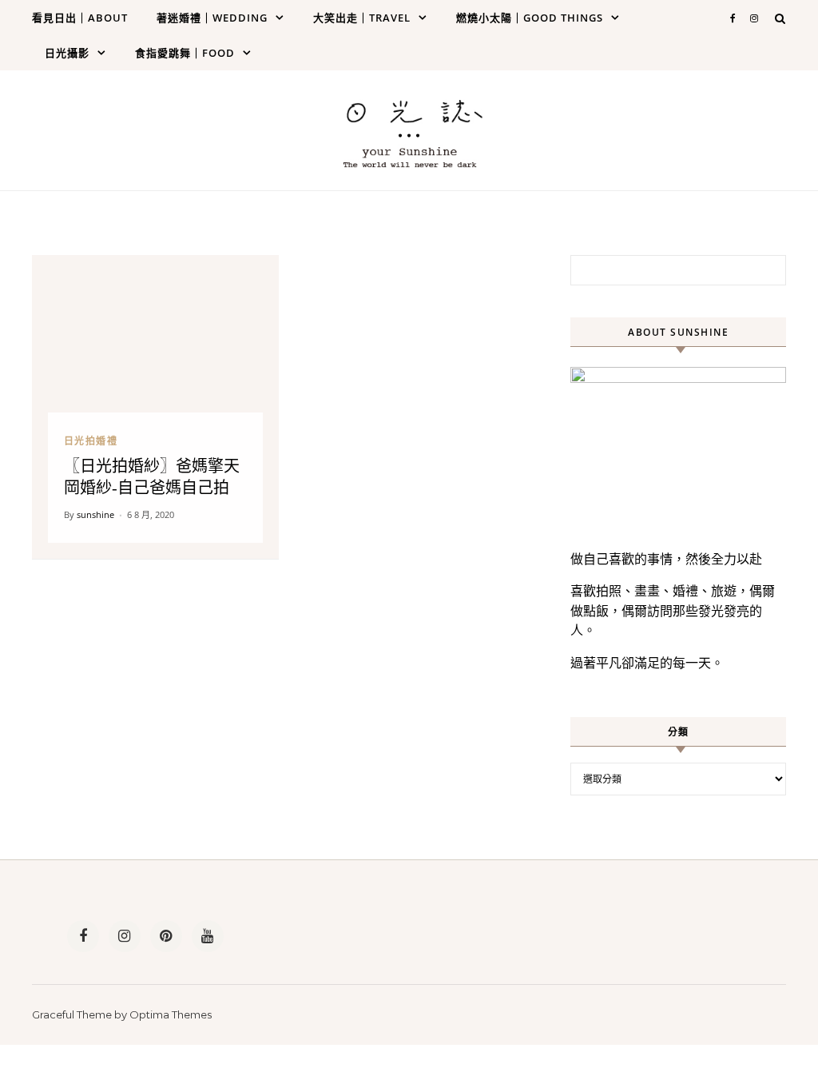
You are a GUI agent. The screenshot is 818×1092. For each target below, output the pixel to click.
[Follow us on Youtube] (208, 936)
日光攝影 (67, 53)
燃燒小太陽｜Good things (529, 17)
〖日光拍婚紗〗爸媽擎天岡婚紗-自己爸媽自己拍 (152, 476)
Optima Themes (170, 1014)
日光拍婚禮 (90, 441)
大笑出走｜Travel (362, 17)
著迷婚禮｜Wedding (212, 17)
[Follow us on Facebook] (83, 936)
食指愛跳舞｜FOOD (185, 53)
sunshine (95, 514)
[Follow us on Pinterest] (166, 936)
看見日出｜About (80, 17)
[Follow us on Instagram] (125, 936)
